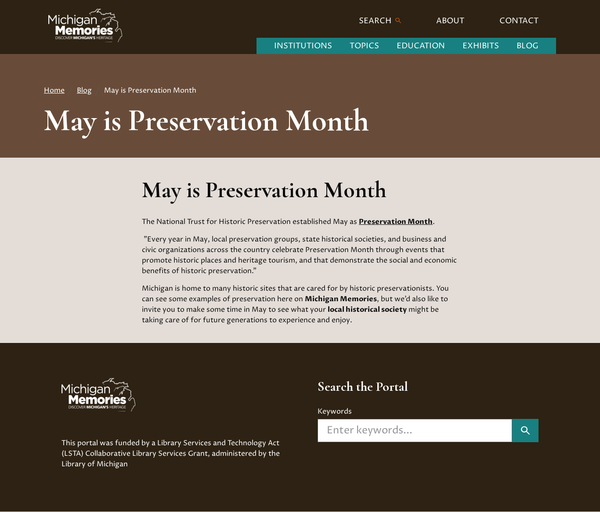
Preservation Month (396, 222)
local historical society (367, 309)
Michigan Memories (341, 299)
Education (421, 45)
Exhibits (481, 45)
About (450, 20)
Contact (519, 20)
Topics (364, 45)
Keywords (335, 411)
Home (54, 90)
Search (376, 20)
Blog (528, 45)
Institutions (303, 45)
